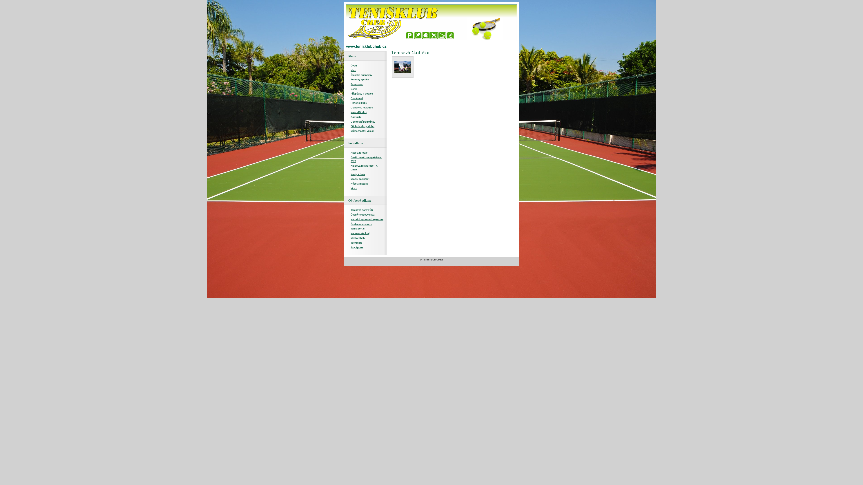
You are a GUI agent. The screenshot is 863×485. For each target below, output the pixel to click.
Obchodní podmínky (363, 121)
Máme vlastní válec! (362, 131)
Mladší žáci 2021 (360, 179)
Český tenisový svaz (363, 214)
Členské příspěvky (361, 75)
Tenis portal (358, 228)
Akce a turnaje (359, 152)
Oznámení (357, 98)
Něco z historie (359, 183)
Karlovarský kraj (360, 233)
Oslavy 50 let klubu (362, 107)
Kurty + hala (358, 174)
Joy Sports (357, 247)
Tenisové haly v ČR (362, 210)
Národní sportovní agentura (367, 219)
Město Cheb (358, 238)
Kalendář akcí (359, 112)
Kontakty (356, 117)
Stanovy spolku (360, 79)
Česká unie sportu (361, 224)
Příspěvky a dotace (362, 93)
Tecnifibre (356, 242)
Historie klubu (359, 102)
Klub (353, 70)
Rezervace (357, 84)
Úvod (354, 65)
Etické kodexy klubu (362, 126)
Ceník (354, 89)
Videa (354, 188)
